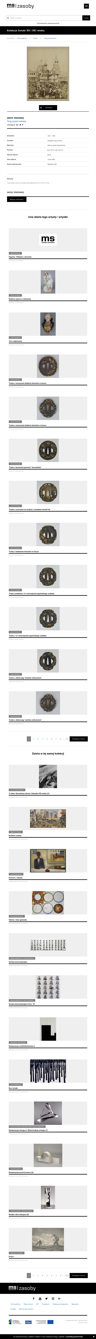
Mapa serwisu (28, 1304)
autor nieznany (15, 117)
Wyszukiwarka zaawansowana (47, 23)
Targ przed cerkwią (50, 38)
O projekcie (45, 1304)
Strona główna (22, 38)
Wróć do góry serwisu (26, 1309)
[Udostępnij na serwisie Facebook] (22, 125)
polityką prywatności (74, 1336)
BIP (37, 1304)
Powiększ (49, 108)
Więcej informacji (17, 199)
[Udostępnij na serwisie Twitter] (21, 125)
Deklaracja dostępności (60, 1304)
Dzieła (35, 38)
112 (67, 739)
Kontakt (13, 1309)
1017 (67, 1275)
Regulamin (75, 1304)
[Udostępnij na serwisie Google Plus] (17, 125)
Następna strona (78, 739)
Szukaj (86, 18)
